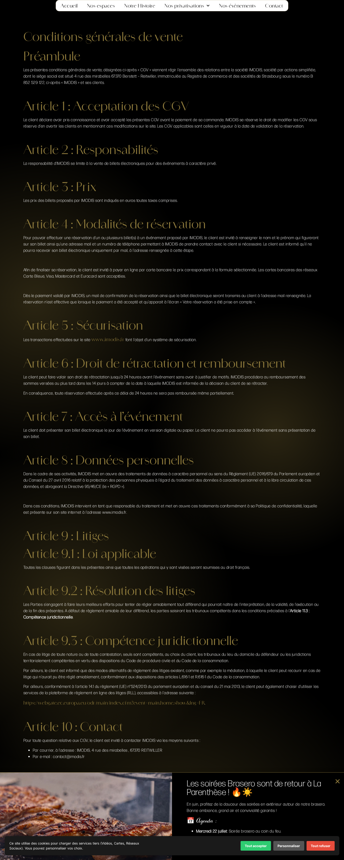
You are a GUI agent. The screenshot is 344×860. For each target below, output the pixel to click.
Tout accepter (256, 846)
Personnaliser (289, 846)
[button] (337, 781)
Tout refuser (320, 846)
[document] (172, 430)
